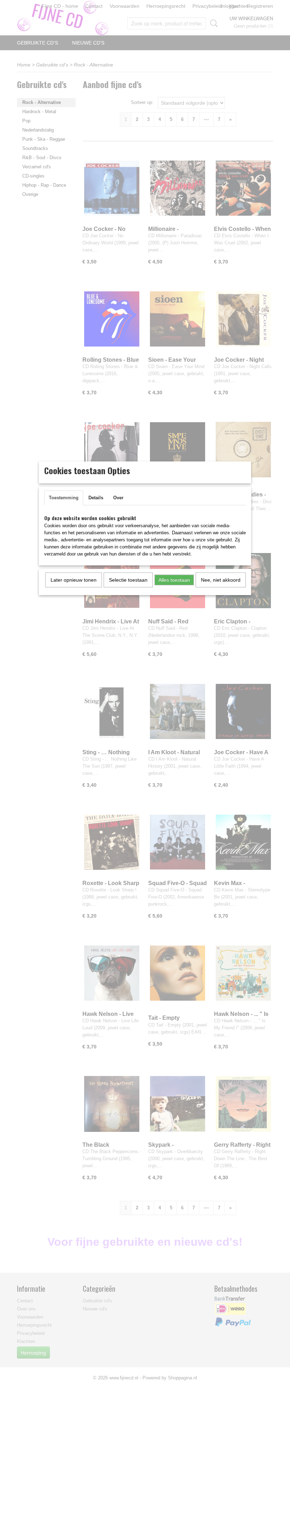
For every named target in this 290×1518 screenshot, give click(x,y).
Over (118, 497)
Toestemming (64, 497)
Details (95, 497)
